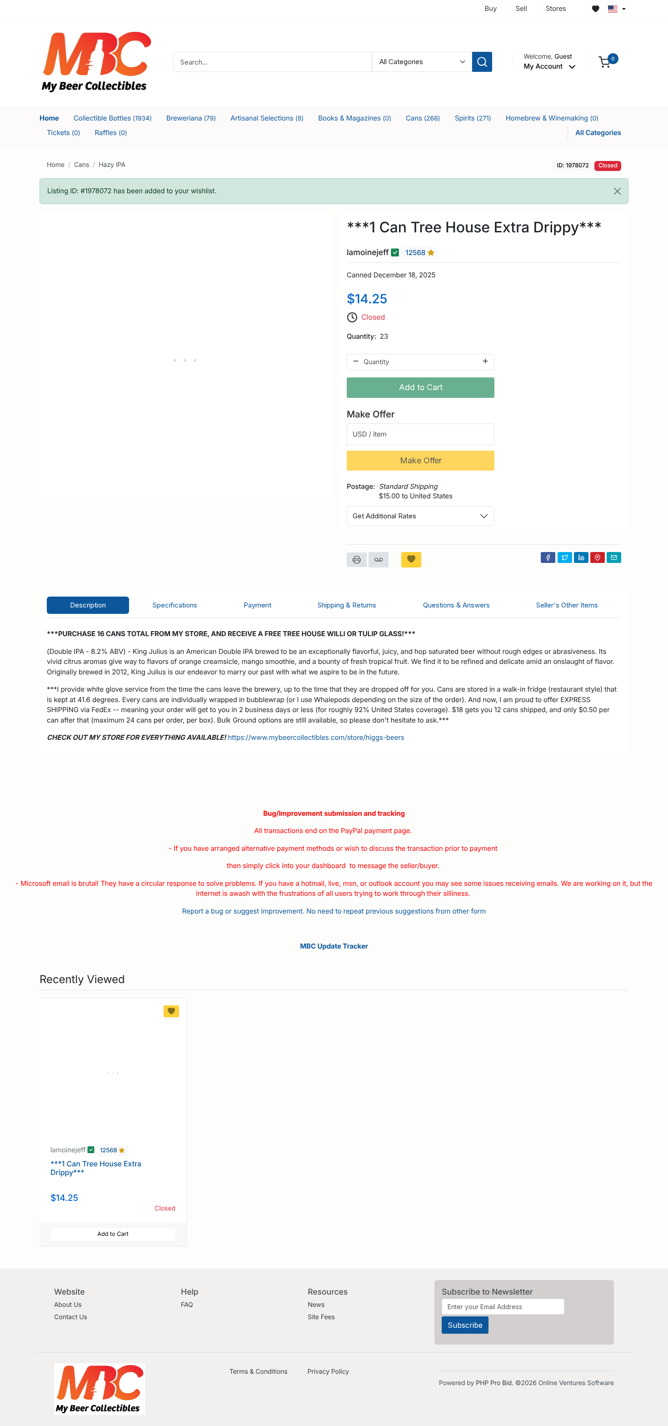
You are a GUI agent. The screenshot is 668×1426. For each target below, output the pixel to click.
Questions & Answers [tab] (456, 605)
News (316, 1305)
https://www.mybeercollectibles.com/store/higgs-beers (316, 737)
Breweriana (191, 118)
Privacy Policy (328, 1372)
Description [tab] (88, 605)
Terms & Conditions (258, 1372)
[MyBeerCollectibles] (96, 61)
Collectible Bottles (113, 118)
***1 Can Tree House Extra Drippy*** (95, 1168)
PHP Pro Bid (494, 1383)
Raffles (111, 132)
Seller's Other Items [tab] (567, 605)
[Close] (617, 191)
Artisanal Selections (267, 118)
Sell (521, 8)
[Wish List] (595, 9)
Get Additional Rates (384, 516)
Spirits (473, 118)
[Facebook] (548, 557)
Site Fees (321, 1317)
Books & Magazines (354, 118)
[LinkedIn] (581, 557)
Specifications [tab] (175, 605)
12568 (416, 252)
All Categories (598, 132)
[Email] (614, 557)
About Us (68, 1305)
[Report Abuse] (379, 559)
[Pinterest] (597, 557)
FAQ (187, 1305)
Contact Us (70, 1317)
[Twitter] (565, 557)
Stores (556, 8)
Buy (491, 8)
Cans (423, 118)
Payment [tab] (257, 605)
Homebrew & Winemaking (552, 118)
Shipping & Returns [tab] (347, 605)
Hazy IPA (112, 165)
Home (49, 118)
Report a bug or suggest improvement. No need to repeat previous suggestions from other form (334, 911)
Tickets (63, 132)
